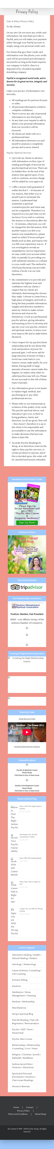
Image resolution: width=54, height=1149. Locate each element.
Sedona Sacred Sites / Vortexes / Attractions (23, 1066)
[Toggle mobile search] (44, 4)
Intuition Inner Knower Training (27, 747)
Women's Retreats (21, 1086)
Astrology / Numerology (24, 964)
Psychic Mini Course (22, 1039)
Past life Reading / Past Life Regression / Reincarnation (25, 1022)
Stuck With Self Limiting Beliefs (30, 858)
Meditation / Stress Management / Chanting (24, 994)
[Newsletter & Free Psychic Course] (27, 504)
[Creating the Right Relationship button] (27, 664)
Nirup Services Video (27, 719)
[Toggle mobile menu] (49, 4)
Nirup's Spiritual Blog (22, 1014)
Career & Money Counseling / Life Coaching (26, 972)
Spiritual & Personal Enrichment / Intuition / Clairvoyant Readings (24, 1077)
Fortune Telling (19, 980)
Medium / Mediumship (23, 1001)
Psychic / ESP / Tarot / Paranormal (23, 1031)
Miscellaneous (19, 1008)
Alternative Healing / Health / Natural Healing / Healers (26, 957)
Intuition (16, 986)
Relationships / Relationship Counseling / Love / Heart (26, 1047)
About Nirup (40, 1114)
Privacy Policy (23, 1111)
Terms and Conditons (18, 1114)
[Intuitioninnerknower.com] (27, 684)
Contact (29, 1107)
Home (16, 1107)
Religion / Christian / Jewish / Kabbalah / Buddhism (26, 1056)
